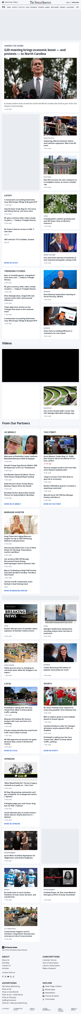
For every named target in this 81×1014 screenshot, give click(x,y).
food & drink (9, 665)
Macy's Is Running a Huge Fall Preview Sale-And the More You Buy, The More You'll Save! (20, 572)
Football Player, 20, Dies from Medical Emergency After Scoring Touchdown (59, 893)
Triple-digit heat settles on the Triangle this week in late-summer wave (19, 309)
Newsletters (50, 993)
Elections (47, 177)
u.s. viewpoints (10, 928)
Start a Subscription (50, 963)
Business (33, 7)
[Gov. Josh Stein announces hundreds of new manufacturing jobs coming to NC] (60, 242)
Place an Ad (6, 989)
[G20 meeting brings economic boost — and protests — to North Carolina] (40, 78)
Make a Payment (49, 968)
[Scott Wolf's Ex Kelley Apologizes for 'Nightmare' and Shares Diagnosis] (20, 840)
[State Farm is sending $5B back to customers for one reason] (60, 316)
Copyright (5, 1009)
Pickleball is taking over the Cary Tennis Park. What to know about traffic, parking (18, 709)
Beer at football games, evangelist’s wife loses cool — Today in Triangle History (19, 277)
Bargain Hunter (14, 512)
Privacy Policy (32, 1009)
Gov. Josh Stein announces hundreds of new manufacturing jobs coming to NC (60, 259)
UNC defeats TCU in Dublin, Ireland (19, 239)
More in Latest (11, 263)
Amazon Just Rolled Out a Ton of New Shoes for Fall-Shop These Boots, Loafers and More (20, 550)
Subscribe (75, 2)
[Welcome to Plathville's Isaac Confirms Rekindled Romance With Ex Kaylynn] (20, 444)
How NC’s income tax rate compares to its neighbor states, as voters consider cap (60, 182)
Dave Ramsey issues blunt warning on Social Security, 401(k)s (59, 295)
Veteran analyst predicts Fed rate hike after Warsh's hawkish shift (60, 468)
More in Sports (51, 750)
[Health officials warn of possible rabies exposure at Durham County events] (20, 613)
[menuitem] (3, 7)
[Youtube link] (8, 976)
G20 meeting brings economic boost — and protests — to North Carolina (34, 52)
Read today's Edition (11, 2)
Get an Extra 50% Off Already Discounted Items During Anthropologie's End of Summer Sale (19, 561)
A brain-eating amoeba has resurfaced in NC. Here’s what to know (20, 731)
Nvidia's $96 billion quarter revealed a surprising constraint (60, 487)
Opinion (41, 7)
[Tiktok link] (13, 976)
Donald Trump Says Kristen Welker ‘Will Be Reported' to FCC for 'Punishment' (20, 466)
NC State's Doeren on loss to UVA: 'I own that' (19, 230)
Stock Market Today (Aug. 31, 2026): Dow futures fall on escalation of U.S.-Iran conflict (60, 458)
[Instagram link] (11, 976)
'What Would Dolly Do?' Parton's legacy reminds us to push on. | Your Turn (20, 784)
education (47, 408)
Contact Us (6, 965)
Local (6, 626)
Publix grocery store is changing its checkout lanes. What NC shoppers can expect (20, 670)
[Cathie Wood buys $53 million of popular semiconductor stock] (60, 652)
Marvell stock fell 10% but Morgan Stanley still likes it (58, 496)
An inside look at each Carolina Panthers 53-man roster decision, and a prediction (20, 894)
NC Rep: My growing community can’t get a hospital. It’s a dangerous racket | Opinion (20, 794)
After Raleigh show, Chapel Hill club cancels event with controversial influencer (19, 298)
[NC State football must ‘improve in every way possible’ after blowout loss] (60, 696)
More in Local (11, 750)
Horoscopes (50, 999)
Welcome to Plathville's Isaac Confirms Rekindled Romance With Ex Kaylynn (20, 457)
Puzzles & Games (52, 996)
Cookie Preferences (46, 1009)
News (9, 7)
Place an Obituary (9, 997)
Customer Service (49, 960)
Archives (5, 968)
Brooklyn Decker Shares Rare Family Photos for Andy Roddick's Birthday (19, 494)
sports (6, 889)
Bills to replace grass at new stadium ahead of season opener (59, 718)
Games (47, 7)
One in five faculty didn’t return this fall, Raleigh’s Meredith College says (59, 412)
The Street (50, 432)
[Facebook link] (3, 976)
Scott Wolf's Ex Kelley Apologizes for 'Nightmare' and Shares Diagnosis (19, 856)
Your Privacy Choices (60, 1010)
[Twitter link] (5, 976)
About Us (5, 960)
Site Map (5, 963)
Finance (62, 7)
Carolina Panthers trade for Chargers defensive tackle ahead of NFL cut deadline (59, 728)
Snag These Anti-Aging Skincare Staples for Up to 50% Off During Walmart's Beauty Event (18, 538)
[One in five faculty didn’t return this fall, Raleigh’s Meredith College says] (60, 395)
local (46, 216)
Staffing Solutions (9, 1000)
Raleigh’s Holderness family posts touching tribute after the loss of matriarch (58, 631)
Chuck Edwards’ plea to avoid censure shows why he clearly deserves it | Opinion (20, 814)
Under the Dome (13, 46)
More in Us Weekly (12, 504)
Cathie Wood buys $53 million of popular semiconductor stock (57, 668)
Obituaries (55, 7)
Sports (14, 7)
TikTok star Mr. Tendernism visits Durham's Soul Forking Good (18, 583)
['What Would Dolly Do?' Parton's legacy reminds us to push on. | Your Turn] (20, 771)
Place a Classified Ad (10, 992)
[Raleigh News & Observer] (40, 2)
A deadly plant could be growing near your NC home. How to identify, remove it (59, 221)
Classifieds (70, 7)
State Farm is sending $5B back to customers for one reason (58, 332)
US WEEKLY (10, 432)
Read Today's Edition (53, 986)
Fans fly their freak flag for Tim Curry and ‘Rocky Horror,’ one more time (20, 210)
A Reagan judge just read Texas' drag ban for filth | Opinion (19, 804)
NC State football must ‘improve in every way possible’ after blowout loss (60, 708)
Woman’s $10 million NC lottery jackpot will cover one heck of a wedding (17, 721)
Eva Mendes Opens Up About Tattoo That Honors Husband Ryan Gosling (19, 475)
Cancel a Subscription (51, 965)
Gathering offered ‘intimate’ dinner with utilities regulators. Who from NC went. (60, 143)
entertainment (10, 852)
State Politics (49, 138)
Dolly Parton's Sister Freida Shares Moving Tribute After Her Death (18, 485)
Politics (21, 7)
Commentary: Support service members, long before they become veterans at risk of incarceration (19, 933)
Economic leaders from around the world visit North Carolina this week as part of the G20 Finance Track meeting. (40, 104)
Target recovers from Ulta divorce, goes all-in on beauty (58, 478)
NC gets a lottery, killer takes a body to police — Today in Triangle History (20, 219)
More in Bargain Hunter (15, 590)
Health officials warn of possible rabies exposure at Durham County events (20, 629)
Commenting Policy (18, 1009)
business (47, 291)
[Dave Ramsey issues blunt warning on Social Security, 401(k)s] (60, 279)
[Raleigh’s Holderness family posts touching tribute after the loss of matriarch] (60, 613)
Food (27, 7)
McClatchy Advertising (11, 986)
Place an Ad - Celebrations (12, 994)
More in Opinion (12, 824)
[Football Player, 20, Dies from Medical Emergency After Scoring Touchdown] (60, 877)
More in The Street (52, 504)
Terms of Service (74, 1009)
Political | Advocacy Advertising (14, 1003)
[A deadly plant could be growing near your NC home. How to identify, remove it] (60, 203)
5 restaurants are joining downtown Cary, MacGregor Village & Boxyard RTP (20, 201)
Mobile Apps (50, 990)
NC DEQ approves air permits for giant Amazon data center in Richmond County (20, 741)
